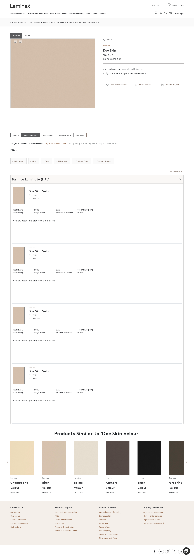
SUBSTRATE (18, 210)
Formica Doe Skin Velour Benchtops (83, 22)
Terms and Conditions (108, 534)
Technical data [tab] (64, 135)
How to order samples (152, 516)
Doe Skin (60, 22)
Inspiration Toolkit (58, 13)
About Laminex (100, 13)
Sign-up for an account (153, 512)
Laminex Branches (18, 520)
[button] (186, 551)
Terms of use (104, 527)
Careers (155, 5)
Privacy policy (105, 531)
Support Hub (178, 5)
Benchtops (48, 22)
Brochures (59, 523)
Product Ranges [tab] (30, 135)
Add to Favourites (117, 85)
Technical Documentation (66, 512)
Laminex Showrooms (19, 523)
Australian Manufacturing (110, 512)
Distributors (15, 527)
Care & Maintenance (63, 520)
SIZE (58, 210)
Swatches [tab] (80, 135)
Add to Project (171, 85)
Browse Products (17, 13)
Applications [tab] (48, 135)
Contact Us (15, 516)
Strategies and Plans (108, 538)
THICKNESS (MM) (85, 210)
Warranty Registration (64, 527)
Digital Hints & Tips (151, 520)
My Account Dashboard (153, 523)
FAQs (57, 516)
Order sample (144, 85)
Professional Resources (38, 13)
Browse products (18, 22)
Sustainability (105, 516)
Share (109, 40)
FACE (36, 210)
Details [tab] (16, 135)
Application (35, 22)
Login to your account (55, 144)
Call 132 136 (15, 512)
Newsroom (103, 523)
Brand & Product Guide (79, 13)
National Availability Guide (66, 531)
